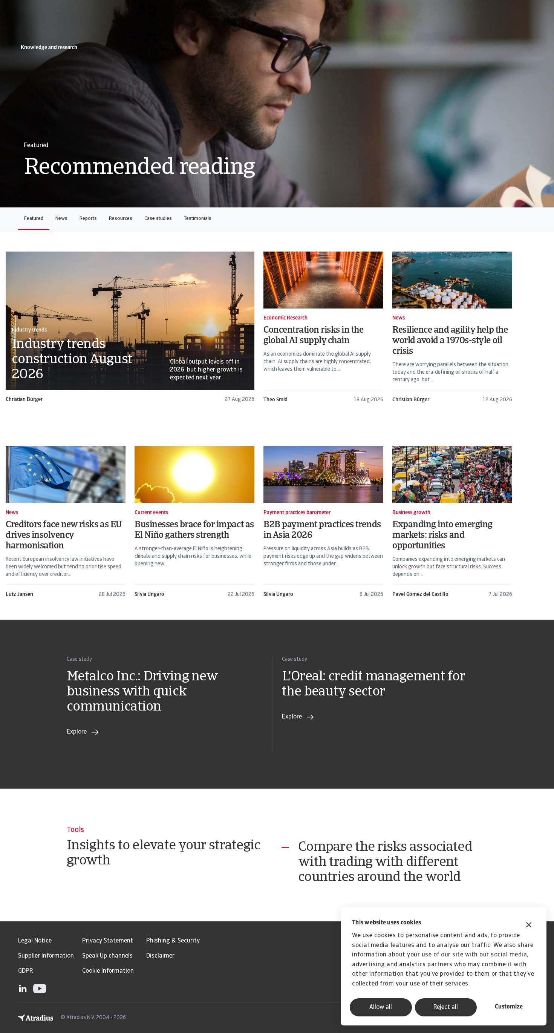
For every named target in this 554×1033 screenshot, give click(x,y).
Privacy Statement (107, 941)
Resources (120, 218)
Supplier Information (46, 956)
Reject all (445, 1007)
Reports (88, 218)
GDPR (25, 971)
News (61, 218)
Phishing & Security (173, 941)
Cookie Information (108, 971)
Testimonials (197, 218)
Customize (509, 1007)
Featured (33, 218)
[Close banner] (528, 925)
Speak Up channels (107, 956)
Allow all (380, 1007)
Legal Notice (35, 941)
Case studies (158, 218)
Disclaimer (160, 956)
